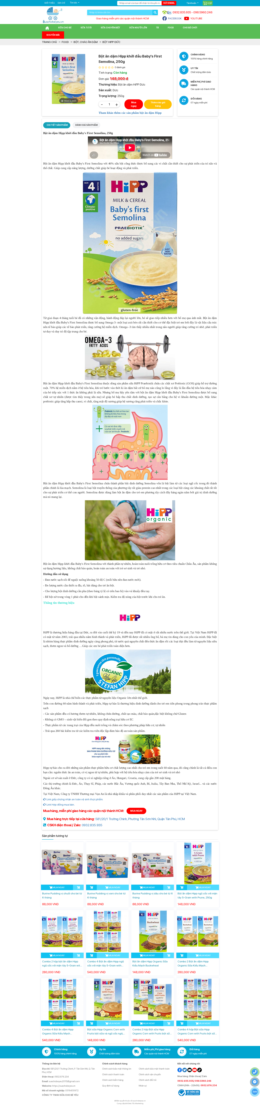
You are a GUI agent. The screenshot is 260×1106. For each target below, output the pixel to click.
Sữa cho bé (64, 27)
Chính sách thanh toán (113, 1074)
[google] (189, 1069)
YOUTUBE (196, 18)
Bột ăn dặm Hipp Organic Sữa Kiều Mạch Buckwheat (150, 963)
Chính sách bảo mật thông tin (116, 1068)
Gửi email (169, 3)
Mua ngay (134, 104)
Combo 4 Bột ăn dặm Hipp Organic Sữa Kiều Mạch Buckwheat (57, 1031)
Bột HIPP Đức (111, 42)
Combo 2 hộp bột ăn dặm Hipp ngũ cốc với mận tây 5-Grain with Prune (62, 963)
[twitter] (184, 1069)
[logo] (53, 15)
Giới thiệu (49, 3)
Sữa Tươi (86, 27)
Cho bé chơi (190, 27)
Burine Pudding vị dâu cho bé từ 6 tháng (152, 895)
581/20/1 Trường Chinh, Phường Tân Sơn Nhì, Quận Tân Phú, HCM (140, 819)
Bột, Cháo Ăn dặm (86, 42)
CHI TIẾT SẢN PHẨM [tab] (57, 125)
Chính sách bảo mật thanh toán (154, 1068)
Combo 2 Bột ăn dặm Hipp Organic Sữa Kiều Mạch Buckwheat (193, 963)
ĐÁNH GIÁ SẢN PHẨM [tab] (86, 125)
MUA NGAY (136, 810)
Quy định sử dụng (110, 1085)
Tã (157, 27)
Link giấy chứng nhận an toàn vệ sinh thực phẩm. (74, 799)
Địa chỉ (61, 3)
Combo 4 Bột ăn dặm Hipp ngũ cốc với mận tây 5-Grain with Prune (105, 963)
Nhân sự (143, 1085)
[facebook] (179, 1069)
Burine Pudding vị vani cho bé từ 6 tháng (106, 895)
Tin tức (73, 2)
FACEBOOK (175, 18)
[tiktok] (199, 1069)
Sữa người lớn (138, 27)
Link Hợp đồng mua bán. (60, 804)
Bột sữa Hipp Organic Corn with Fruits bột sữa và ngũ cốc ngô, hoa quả (106, 1031)
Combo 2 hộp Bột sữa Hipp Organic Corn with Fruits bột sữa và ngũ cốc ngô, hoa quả (151, 1031)
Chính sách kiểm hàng (112, 1080)
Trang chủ (49, 42)
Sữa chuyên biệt (110, 27)
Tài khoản (191, 3)
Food (171, 27)
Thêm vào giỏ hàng (158, 104)
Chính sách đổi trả (147, 1080)
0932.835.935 (92, 825)
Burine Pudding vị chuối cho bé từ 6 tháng (62, 895)
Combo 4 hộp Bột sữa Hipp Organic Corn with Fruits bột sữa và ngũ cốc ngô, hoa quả (197, 1031)
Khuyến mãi (53, 35)
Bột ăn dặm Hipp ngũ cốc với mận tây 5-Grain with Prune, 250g (197, 895)
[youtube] (194, 1069)
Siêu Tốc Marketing (135, 1103)
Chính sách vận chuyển (150, 1074)
